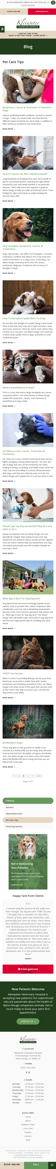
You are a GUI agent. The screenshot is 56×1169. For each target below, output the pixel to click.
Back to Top (45, 1153)
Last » (39, 776)
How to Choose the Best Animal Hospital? (25, 173)
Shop (28, 1139)
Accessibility (28, 1153)
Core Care (28, 1128)
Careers (28, 1136)
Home (28, 1116)
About (28, 1120)
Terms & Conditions (15, 1153)
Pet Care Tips (12, 820)
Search (36, 1153)
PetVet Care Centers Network (32, 1157)
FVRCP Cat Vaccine (13, 673)
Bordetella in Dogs (12, 742)
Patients (10, 807)
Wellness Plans (28, 1124)
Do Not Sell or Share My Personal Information (33, 1151)
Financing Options (14, 826)
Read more (8, 129)
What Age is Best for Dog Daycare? (21, 598)
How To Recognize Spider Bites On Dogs (24, 318)
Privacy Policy (11, 1151)
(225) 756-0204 (29, 5)
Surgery (28, 1132)
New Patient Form (14, 813)
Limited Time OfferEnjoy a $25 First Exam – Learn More (27, 34)
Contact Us (27, 1021)
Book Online (13, 11)
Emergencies (42, 11)
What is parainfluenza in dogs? (19, 387)
